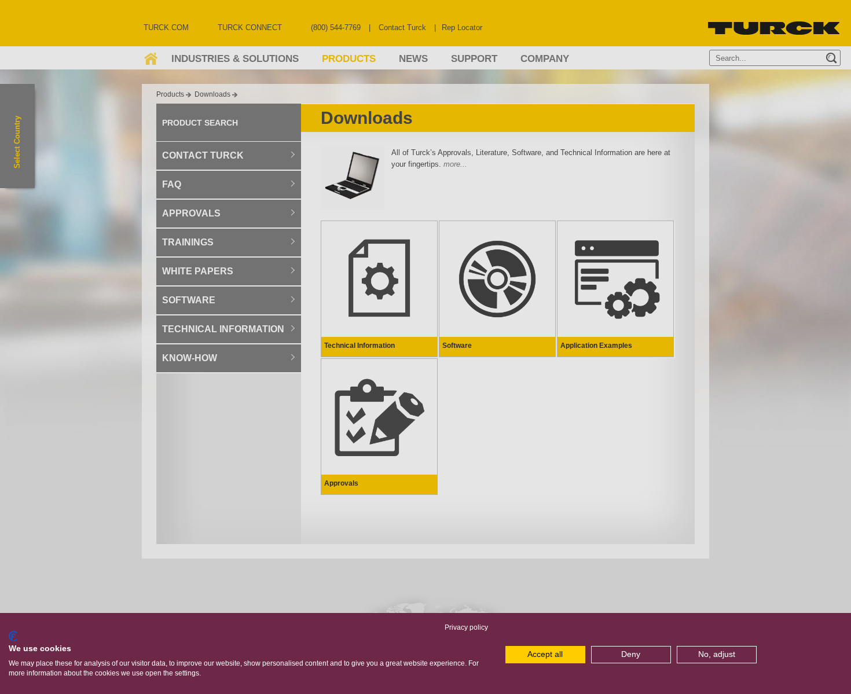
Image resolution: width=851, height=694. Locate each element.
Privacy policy (466, 627)
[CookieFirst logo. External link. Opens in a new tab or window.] (13, 636)
